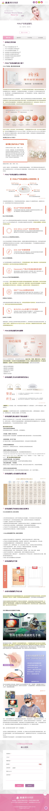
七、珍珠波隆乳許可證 (7, 57)
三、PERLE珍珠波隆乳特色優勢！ (10, 50)
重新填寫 (30, 785)
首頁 (20, 26)
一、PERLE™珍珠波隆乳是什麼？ (10, 46)
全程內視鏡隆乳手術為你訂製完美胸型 (23, 737)
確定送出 (19, 785)
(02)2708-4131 (22, 800)
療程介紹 (8, 37)
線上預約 (25, 32)
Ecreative (27, 808)
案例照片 (19, 37)
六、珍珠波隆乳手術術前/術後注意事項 (11, 56)
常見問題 (30, 37)
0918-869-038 (34, 800)
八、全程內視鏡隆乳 (7, 59)
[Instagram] (42, 2)
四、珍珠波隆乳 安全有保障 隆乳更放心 (11, 52)
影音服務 (40, 37)
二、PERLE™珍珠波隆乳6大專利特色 (10, 48)
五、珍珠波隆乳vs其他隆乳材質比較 (10, 54)
